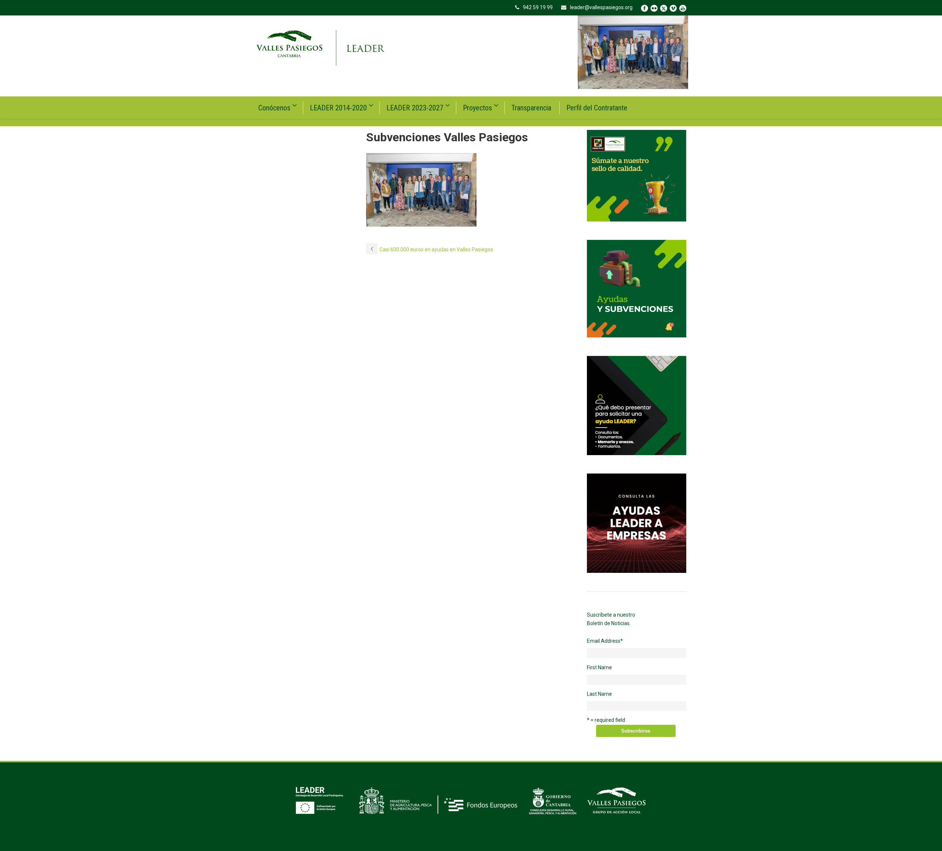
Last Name (599, 694)
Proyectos (477, 107)
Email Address (605, 641)
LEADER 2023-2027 (414, 107)
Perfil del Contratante (596, 107)
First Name (599, 667)
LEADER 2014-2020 (338, 107)
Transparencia (531, 107)
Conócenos (274, 107)
